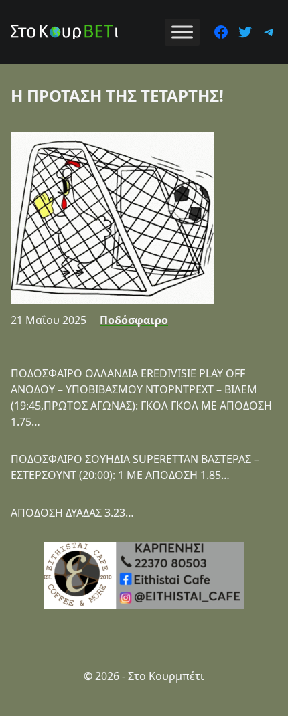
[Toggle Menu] (182, 31)
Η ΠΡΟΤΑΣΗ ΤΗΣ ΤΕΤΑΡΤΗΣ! (117, 95)
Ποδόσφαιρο (134, 319)
